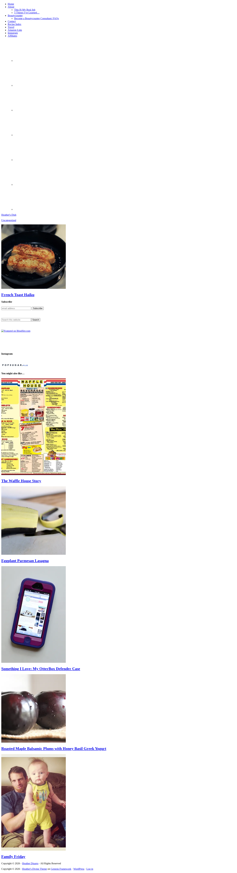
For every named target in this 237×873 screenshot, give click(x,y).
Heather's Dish (8, 214)
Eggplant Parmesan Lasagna (25, 561)
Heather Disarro (30, 863)
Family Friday (13, 856)
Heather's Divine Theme (34, 869)
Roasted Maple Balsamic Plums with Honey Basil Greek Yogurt (53, 748)
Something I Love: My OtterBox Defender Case (40, 669)
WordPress (78, 869)
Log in (89, 869)
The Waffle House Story (21, 481)
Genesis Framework (61, 869)
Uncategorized (8, 220)
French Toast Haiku (17, 295)
